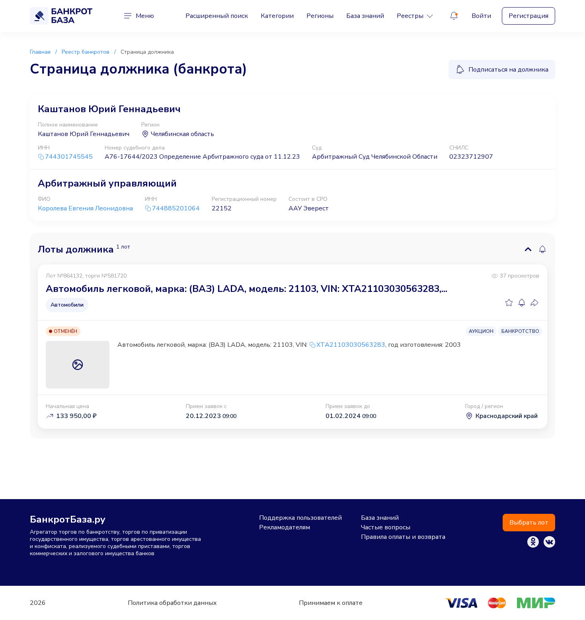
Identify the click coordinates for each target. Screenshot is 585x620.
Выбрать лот (528, 522)
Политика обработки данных (172, 603)
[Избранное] (509, 302)
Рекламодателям (284, 527)
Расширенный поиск (216, 16)
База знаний (365, 16)
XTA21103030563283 (350, 344)
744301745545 (69, 157)
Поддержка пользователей (300, 518)
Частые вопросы (385, 527)
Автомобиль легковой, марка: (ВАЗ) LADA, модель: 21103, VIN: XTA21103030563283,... (246, 289)
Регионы (319, 16)
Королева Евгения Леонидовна (85, 208)
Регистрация (528, 16)
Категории (277, 16)
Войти (481, 16)
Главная (40, 52)
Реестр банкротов (85, 52)
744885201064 (176, 208)
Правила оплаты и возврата (403, 537)
